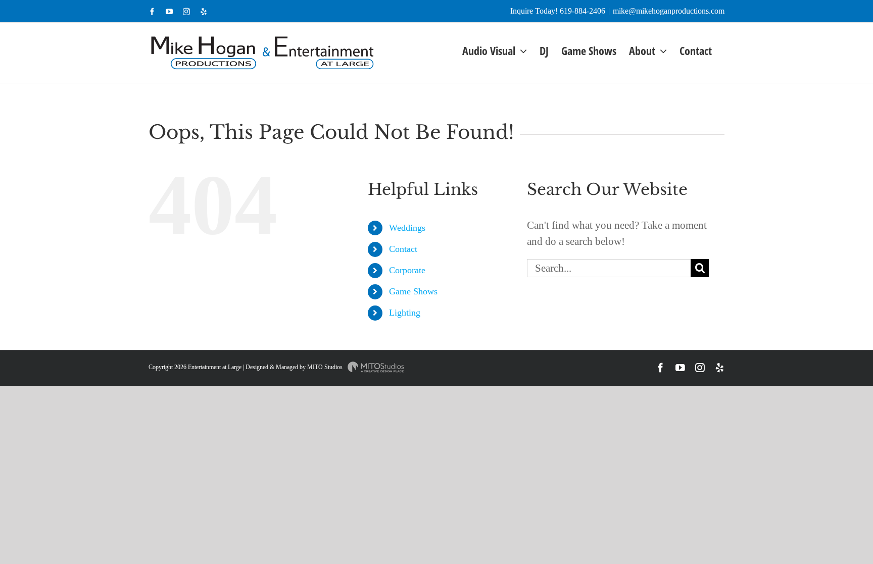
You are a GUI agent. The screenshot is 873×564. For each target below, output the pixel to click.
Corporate (407, 270)
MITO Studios (325, 367)
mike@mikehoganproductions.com (668, 11)
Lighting (404, 312)
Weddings (407, 228)
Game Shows (413, 291)
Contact (403, 249)
